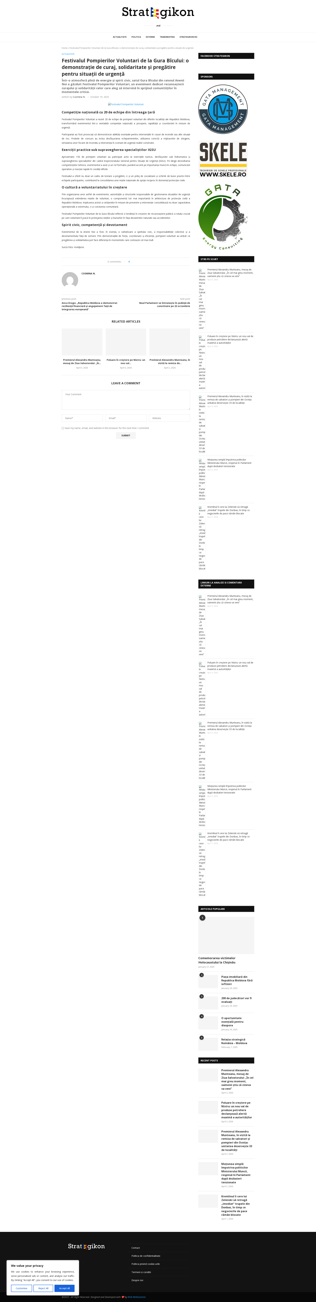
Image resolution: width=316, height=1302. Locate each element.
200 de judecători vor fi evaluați (236, 1000)
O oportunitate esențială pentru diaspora (232, 1021)
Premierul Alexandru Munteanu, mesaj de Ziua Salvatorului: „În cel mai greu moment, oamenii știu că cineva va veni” (230, 273)
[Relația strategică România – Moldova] (208, 1044)
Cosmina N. (79, 96)
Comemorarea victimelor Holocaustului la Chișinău (217, 960)
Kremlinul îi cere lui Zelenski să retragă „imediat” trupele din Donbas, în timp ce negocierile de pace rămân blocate (228, 510)
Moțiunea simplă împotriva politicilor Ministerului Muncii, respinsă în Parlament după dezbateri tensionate (229, 463)
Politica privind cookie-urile (146, 1263)
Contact (136, 1247)
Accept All (64, 1288)
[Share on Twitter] (138, 261)
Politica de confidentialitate (146, 1255)
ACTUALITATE (120, 37)
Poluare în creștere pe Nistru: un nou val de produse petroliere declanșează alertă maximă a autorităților (230, 339)
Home (65, 47)
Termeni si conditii (141, 1272)
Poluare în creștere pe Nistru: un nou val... (126, 361)
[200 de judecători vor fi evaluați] (208, 1003)
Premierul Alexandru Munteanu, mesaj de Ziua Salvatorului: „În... (82, 361)
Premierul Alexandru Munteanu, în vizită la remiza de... (170, 361)
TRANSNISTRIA (167, 37)
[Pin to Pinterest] (141, 261)
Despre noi (137, 1280)
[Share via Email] (144, 261)
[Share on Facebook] (135, 261)
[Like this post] (131, 261)
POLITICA (136, 37)
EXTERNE (150, 37)
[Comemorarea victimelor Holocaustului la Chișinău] (226, 935)
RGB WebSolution (137, 1297)
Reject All (43, 1288)
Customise (21, 1288)
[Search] (204, 37)
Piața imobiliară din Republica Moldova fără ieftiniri (237, 980)
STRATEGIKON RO (188, 37)
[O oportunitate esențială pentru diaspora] (208, 1022)
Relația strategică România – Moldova (234, 1041)
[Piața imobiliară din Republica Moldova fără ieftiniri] (208, 981)
